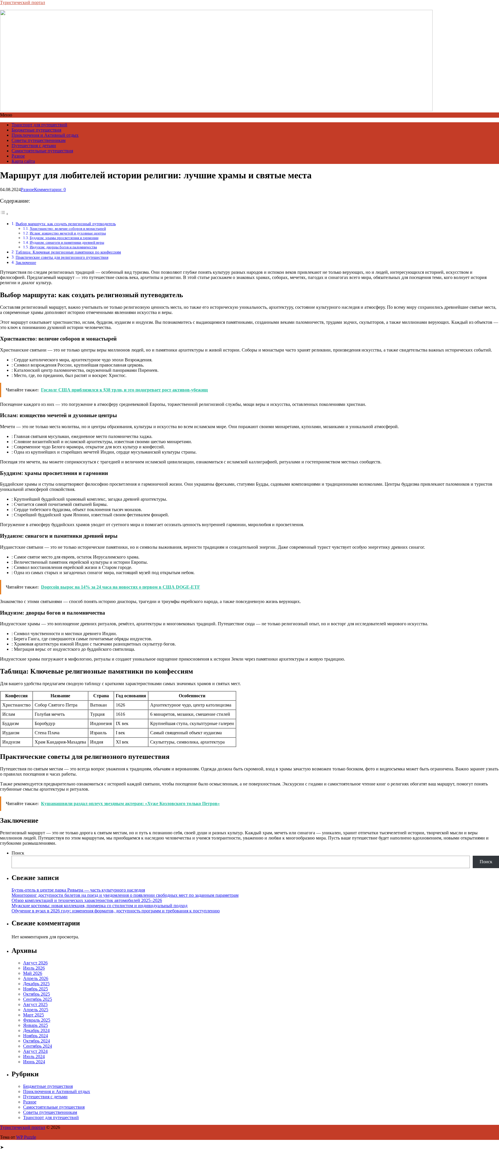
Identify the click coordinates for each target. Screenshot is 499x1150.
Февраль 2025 (36, 1020)
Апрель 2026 (35, 978)
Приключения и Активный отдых (45, 135)
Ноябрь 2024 (35, 1035)
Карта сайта (23, 161)
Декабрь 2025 (36, 983)
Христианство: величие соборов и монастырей (68, 228)
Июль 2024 (34, 1056)
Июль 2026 (34, 968)
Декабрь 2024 (36, 1030)
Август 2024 (35, 1051)
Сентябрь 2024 (37, 1046)
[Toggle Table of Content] (4, 213)
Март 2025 (33, 1014)
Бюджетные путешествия (36, 129)
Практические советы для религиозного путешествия (62, 257)
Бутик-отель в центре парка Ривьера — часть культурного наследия (78, 890)
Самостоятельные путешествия (42, 150)
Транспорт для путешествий (39, 124)
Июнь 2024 (34, 1061)
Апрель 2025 (35, 1009)
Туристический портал (22, 2)
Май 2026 (32, 973)
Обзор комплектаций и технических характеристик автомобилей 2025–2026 (87, 900)
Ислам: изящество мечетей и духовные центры (68, 233)
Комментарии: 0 (50, 189)
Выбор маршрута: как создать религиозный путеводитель (66, 223)
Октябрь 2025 (36, 994)
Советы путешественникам (39, 140)
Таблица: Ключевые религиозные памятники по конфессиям (68, 252)
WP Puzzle (26, 1137)
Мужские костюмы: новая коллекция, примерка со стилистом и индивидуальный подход (99, 905)
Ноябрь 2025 (35, 988)
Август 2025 (35, 1004)
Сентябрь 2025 (37, 999)
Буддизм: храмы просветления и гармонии (64, 238)
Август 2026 (35, 962)
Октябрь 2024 (36, 1040)
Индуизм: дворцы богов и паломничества (63, 247)
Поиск (18, 853)
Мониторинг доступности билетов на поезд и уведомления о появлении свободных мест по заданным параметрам (125, 895)
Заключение (26, 262)
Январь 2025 (35, 1025)
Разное (18, 156)
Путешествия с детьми (34, 145)
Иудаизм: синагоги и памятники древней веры (67, 242)
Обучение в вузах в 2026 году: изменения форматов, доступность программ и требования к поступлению (116, 910)
